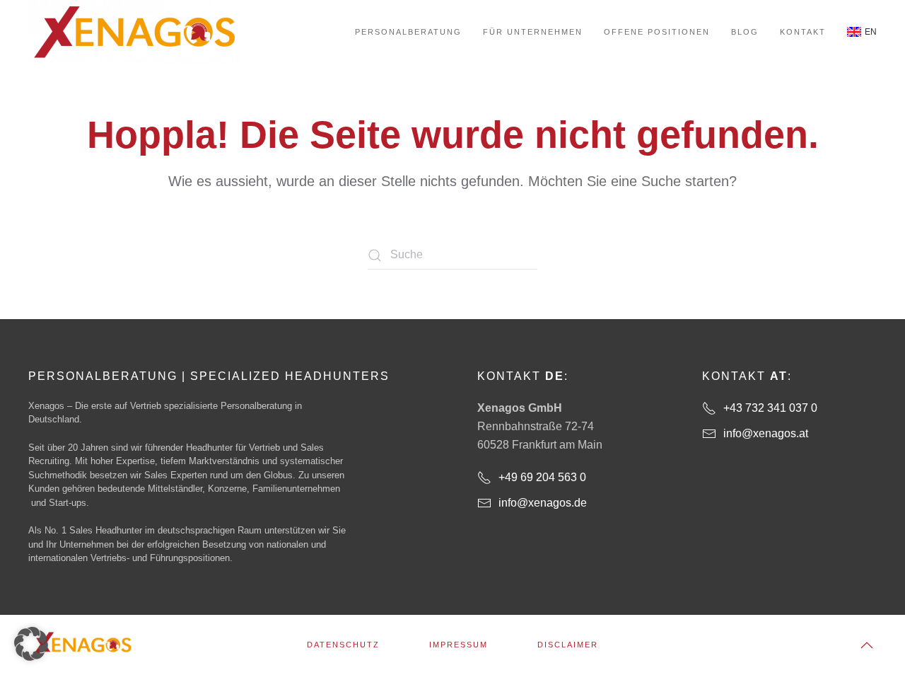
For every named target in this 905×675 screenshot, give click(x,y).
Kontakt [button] (803, 32)
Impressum (458, 644)
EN (871, 32)
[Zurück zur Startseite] (134, 32)
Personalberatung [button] (408, 32)
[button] (867, 645)
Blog (745, 32)
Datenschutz (343, 644)
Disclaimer (567, 644)
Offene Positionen (657, 32)
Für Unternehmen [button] (533, 32)
